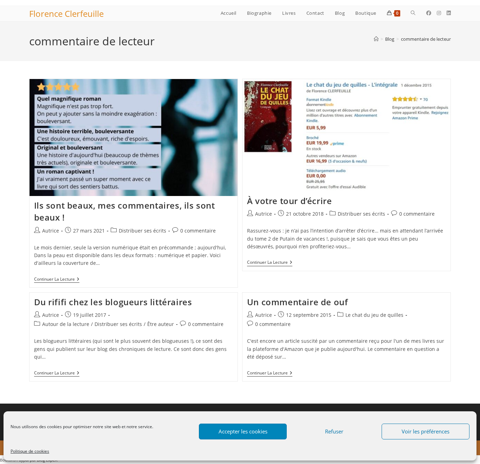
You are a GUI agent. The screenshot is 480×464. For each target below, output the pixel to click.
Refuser (334, 431)
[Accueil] (376, 39)
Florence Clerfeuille (66, 13)
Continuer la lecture (56, 280)
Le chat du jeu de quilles (374, 315)
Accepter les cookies (243, 431)
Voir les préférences (425, 431)
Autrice (50, 230)
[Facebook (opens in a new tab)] (428, 13)
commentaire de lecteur (426, 39)
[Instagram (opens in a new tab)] (439, 13)
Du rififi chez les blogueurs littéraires (113, 302)
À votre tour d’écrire (289, 201)
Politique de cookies (30, 451)
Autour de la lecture (65, 324)
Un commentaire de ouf (297, 302)
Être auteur (160, 324)
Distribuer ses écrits (142, 230)
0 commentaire (198, 230)
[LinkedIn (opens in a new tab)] (449, 13)
